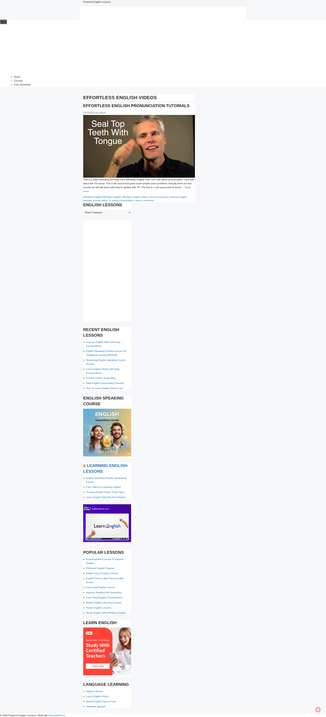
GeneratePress (56, 715)
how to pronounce (159, 197)
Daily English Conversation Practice (105, 383)
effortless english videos (135, 197)
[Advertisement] (163, 49)
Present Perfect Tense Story (101, 378)
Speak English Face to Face (101, 701)
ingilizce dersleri (94, 691)
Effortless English (92, 197)
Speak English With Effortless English (106, 612)
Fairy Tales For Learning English (103, 487)
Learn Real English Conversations (104, 597)
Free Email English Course (100, 587)
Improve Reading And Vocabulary (104, 592)
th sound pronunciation (121, 200)
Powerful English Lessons (97, 2)
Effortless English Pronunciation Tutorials (136, 105)
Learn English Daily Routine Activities (106, 497)
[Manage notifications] (318, 709)
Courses (18, 80)
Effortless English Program (100, 568)
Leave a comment (144, 200)
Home (17, 76)
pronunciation (100, 200)
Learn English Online (97, 696)
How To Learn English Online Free (104, 388)
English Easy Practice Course (102, 573)
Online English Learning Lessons (103, 602)
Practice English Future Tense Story (105, 492)
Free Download (22, 84)
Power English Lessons (98, 607)
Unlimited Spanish (95, 706)
